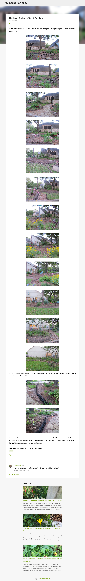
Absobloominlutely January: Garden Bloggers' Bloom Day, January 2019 (42, 500)
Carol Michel (17, 465)
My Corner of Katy (16, 2)
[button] (10, 23)
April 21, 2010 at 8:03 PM (21, 470)
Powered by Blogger (43, 578)
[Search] (29, 3)
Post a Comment (14, 474)
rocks (11, 450)
